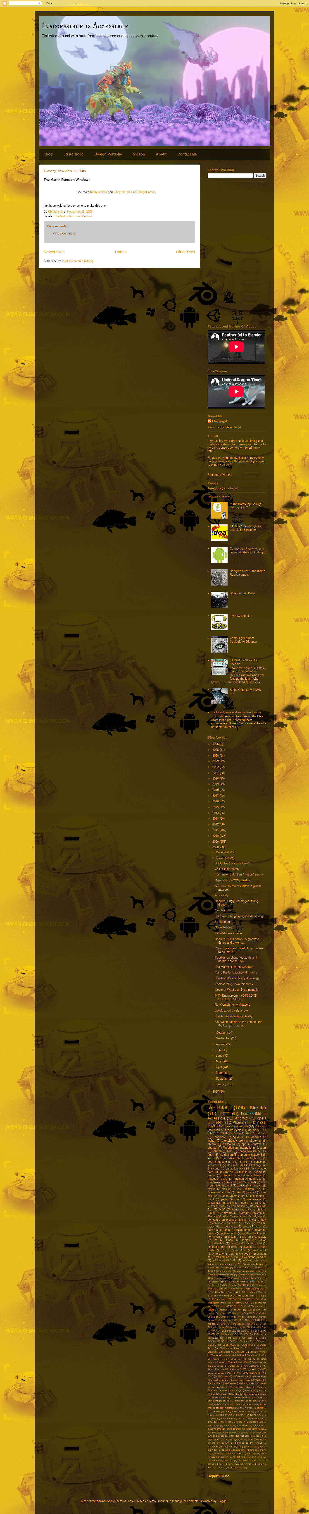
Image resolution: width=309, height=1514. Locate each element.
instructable (259, 1236)
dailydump (213, 1400)
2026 (216, 744)
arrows (241, 1185)
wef (234, 1457)
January (221, 1084)
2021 (216, 773)
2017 (216, 795)
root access (246, 1436)
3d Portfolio (73, 154)
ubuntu (212, 1147)
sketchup (255, 1140)
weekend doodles (255, 1257)
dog (210, 1161)
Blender (258, 1107)
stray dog (213, 1450)
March (220, 1072)
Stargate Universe (250, 1212)
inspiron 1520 (237, 1236)
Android (241, 1118)
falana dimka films (219, 1192)
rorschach (213, 1439)
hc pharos (213, 1418)
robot (211, 1133)
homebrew (228, 1418)
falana (239, 1404)
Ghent (235, 1313)
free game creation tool (237, 1411)
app (244, 1144)
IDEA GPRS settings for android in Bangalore (245, 527)
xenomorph (215, 1165)
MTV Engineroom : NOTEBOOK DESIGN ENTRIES (236, 997)
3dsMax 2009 (241, 1267)
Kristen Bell (252, 1324)
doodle (222, 1161)
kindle (230, 1240)
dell (260, 1151)
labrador (228, 1425)
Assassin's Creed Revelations (247, 1278)
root (237, 1199)
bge (213, 1394)
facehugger (243, 1229)
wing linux (234, 1464)
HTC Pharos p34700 (250, 1320)
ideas (225, 1195)
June (219, 1055)
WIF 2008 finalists (247, 1373)
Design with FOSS (227, 1306)
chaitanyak (245, 1151)
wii (214, 1260)
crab (259, 1223)
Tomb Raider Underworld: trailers (236, 972)
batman (217, 1151)
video (263, 1453)
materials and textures (222, 1246)
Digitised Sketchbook (252, 1306)
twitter (257, 1144)
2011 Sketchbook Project (249, 1264)
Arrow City (221, 895)
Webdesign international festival (244, 1147)
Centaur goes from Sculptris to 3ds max (243, 639)
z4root (222, 1467)
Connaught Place (245, 1295)
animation (232, 1168)
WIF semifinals (240, 1376)
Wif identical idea (240, 1387)
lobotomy (258, 1425)
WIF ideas (223, 1376)
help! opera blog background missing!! (240, 916)
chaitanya (256, 1185)
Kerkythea (236, 1324)
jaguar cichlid (256, 1422)
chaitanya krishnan (256, 1394)
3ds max (232, 1165)
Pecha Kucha (232, 1338)
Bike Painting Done (242, 593)
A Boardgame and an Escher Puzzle (237, 712)
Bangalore (219, 1137)
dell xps (227, 1400)
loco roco (256, 1243)
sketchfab (218, 1107)
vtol (236, 1257)
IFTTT (224, 1114)
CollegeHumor (145, 192)
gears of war (225, 1415)
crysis (211, 1226)
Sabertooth (246, 1341)
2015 (216, 807)
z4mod (211, 1467)
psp (235, 1161)
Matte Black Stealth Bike (253, 1327)
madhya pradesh (216, 1429)
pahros (245, 1432)
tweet (230, 1453)
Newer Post (54, 252)
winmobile (249, 1464)
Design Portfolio (108, 154)
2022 (216, 767)
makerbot (239, 1195)
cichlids (226, 1188)
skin (245, 1161)
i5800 (211, 1422)
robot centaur (228, 1436)
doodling (253, 1400)
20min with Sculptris (218, 1267)
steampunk (229, 1175)
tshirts (219, 1453)
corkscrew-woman (241, 1397)
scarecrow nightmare (232, 1439)
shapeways (254, 1199)
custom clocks (228, 1226)
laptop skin (237, 1243)
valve (258, 1202)
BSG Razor (256, 1281)
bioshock (246, 1158)
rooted (259, 1436)
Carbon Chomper (223, 1295)
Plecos (250, 1338)
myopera (248, 1246)
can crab (217, 1223)
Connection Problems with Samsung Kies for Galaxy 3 (248, 550)
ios (215, 1240)
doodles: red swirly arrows (232, 1010)
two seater (245, 1253)
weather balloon (219, 1457)
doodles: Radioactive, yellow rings (237, 978)
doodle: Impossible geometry (234, 1016)
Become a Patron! (219, 474)
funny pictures (123, 192)
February (222, 1078)
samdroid (241, 1250)
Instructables (227, 1158)
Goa (245, 1313)
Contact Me (187, 154)
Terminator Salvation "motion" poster (239, 874)
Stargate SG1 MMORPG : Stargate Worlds (243, 1352)
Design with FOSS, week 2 (232, 880)
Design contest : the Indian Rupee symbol (247, 572)
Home (120, 252)
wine (222, 1464)
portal (211, 1175)
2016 (216, 801)
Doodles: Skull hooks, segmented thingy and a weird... (237, 940)
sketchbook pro (232, 1140)
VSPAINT (214, 1126)
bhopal (223, 1394)
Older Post (185, 252)
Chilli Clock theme (227, 869)
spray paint (244, 1446)
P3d (246, 1334)
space (258, 1161)
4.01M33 (258, 1267)
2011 (216, 830)
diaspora (239, 1400)
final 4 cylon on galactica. (253, 1407)
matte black (235, 1429)
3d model (254, 1130)
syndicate (218, 1253)
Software (227, 1212)
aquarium (239, 1137)
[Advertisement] (237, 252)
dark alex (213, 1229)
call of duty (259, 1219)
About (161, 154)
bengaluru (214, 1219)
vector (211, 1206)
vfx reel (252, 1453)
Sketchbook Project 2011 (234, 1348)
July (219, 1050)
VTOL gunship (249, 1369)
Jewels (222, 1324)
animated (229, 1144)
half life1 (258, 1415)
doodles (256, 1137)
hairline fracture (252, 1233)
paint (211, 1199)
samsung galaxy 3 (250, 1154)
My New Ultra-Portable (224, 1331)
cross (259, 1397)
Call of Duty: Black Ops (220, 1292)
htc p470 (242, 1418)
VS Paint (260, 1126)
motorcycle (234, 1130)
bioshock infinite (236, 1219)
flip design (226, 1154)
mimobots (256, 1195)
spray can (228, 1446)
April (219, 1067)
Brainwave (214, 1182)
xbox (260, 1464)
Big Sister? (213, 1285)
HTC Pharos (233, 1122)
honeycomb (215, 1236)
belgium (257, 1216)
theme (244, 1202)
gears (258, 1229)
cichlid (212, 1188)
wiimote (228, 1460)
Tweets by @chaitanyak (223, 488)
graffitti (212, 1233)
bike (230, 1151)
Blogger (222, 1501)
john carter (213, 1425)
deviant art (226, 1171)
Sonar (258, 1348)
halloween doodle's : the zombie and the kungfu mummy (238, 1023)
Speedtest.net (224, 927)
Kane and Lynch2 (243, 1209)
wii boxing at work (250, 1457)
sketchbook (259, 1250)
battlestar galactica (256, 1390)
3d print (261, 1133)
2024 (216, 755)
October (221, 1032)
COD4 (245, 1285)
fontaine (216, 1411)
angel (228, 1185)
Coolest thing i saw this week (234, 984)
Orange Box (231, 1334)
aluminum (240, 1216)
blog (259, 1158)
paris (224, 1199)
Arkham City (225, 1271)
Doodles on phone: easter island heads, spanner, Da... (236, 959)
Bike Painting (230, 1285)
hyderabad (257, 1418)
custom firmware (252, 1226)
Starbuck (212, 1352)
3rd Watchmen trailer (228, 933)
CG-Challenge (253, 1165)
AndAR (211, 1271)
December (223, 852)
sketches (243, 1133)
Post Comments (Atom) (77, 261)
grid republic (229, 1233)
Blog (49, 154)
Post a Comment (64, 233)
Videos (139, 154)
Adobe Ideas (252, 1175)
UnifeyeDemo (251, 1366)
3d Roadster (223, 921)
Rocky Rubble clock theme (232, 863)
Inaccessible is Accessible (85, 26)
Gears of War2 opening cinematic (237, 989)
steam (212, 1144)
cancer (233, 1223)
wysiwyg (248, 1260)
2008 (216, 847)
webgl (211, 1140)
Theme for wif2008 (238, 1362)
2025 (216, 749)
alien (217, 1130)
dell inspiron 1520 (249, 1188)
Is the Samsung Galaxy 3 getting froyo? (246, 505)
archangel (237, 1390)
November (223, 858)
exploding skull (224, 1404)
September (223, 1038)
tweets (240, 1453)
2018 (216, 790)
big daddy (236, 1394)
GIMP (222, 1209)
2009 (216, 841)
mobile (243, 1171)
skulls (230, 1202)
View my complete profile (224, 427)
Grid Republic (224, 910)
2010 (216, 835)
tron (231, 1253)
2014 (216, 813)
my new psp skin (241, 615)
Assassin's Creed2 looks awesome (226, 1281)
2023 (216, 761)
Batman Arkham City (247, 1178)
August (221, 1044)
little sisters (243, 1425)
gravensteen (242, 1415)
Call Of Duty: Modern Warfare (247, 1288)
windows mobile (237, 1126)
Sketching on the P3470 (241, 1182)
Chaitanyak (220, 421)
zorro (211, 1158)
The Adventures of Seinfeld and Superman (234, 1355)
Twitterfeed (234, 1366)
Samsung (213, 1168)
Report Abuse (218, 1476)
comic (247, 1223)
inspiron (241, 1422)
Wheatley (231, 1383)
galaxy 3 (251, 1192)
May (219, 1061)
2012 (216, 824)
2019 (216, 784)
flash (211, 1154)
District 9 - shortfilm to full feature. (225, 1309)
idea (230, 1422)
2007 (216, 1091)
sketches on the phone (248, 1443)
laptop (246, 1240)
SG (223, 1341)
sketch (225, 1133)
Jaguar (211, 1324)
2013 (216, 818)
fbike (238, 1192)
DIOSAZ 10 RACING (239, 1299)
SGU (232, 1341)
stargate (258, 1446)
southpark (213, 1446)
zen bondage (236, 1467)
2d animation (237, 1206)
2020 (216, 778)
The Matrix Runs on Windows (73, 216)
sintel (250, 1439)
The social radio (218, 1216)
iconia (221, 1422)
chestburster (218, 1397)
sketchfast (214, 1202)
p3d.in (225, 1250)
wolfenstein (229, 1260)
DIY (256, 1122)
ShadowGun (229, 1345)
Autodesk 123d (217, 1178)
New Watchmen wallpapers (232, 1004)
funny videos (98, 192)
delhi (227, 1229)
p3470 (258, 1171)
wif (222, 1206)
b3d (246, 1168)
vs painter (222, 1257)
